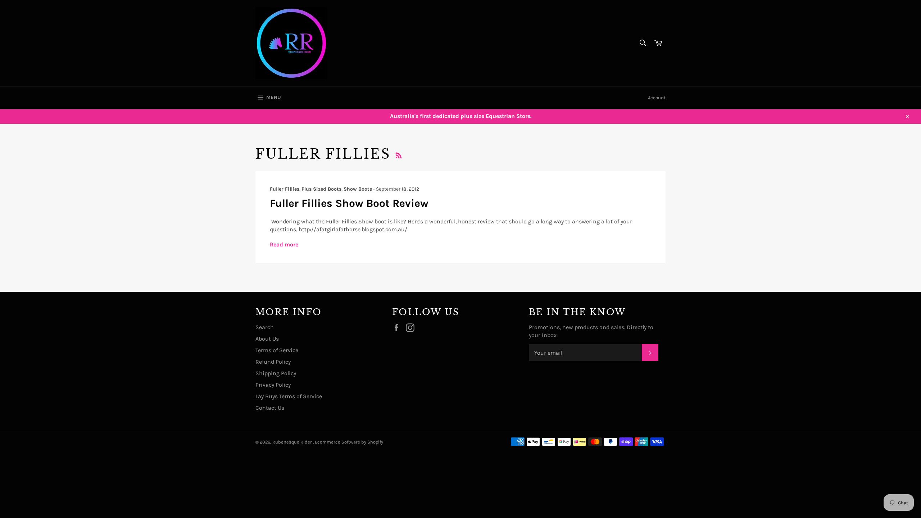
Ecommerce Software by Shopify (349, 442)
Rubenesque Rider (292, 442)
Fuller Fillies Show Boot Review (349, 203)
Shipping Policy (275, 373)
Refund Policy (273, 361)
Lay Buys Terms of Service (288, 396)
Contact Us (269, 407)
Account (657, 97)
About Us (267, 338)
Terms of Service (276, 350)
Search (264, 327)
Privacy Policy (273, 384)
